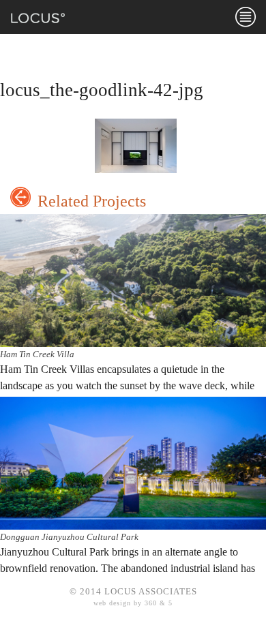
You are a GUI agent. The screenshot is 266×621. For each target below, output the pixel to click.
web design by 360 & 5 (133, 603)
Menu (245, 17)
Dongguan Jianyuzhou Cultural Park (69, 537)
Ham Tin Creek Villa (37, 354)
